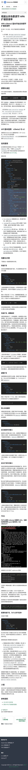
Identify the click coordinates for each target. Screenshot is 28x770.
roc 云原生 (4, 756)
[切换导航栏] (2, 2)
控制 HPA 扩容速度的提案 (10, 704)
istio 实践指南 (4, 745)
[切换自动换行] (22, 98)
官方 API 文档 (12, 153)
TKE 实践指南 (4, 747)
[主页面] (2, 6)
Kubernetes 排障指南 (6, 743)
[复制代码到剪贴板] (25, 98)
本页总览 (4, 12)
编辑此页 (5, 710)
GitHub (3, 758)
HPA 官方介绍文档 (8, 702)
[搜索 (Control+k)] (25, 2)
